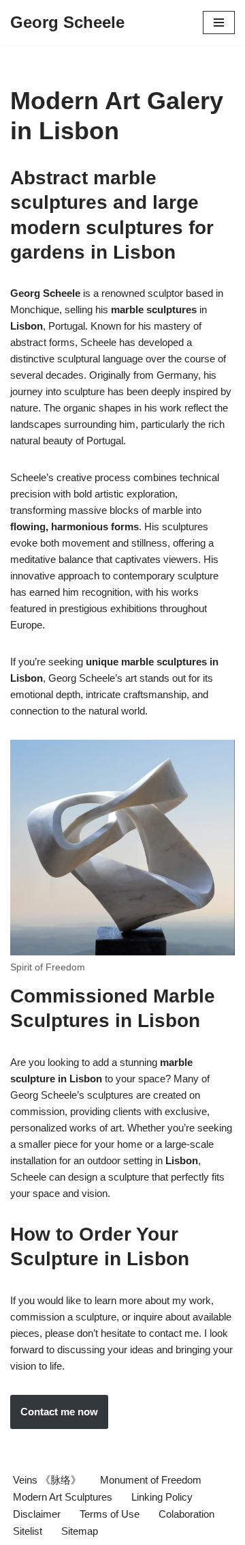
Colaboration (186, 1514)
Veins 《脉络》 (47, 1480)
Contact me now (59, 1411)
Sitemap (79, 1531)
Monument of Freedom (150, 1480)
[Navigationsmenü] (219, 22)
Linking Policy (162, 1497)
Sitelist (27, 1531)
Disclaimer (37, 1514)
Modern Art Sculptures (62, 1497)
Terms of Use (110, 1514)
